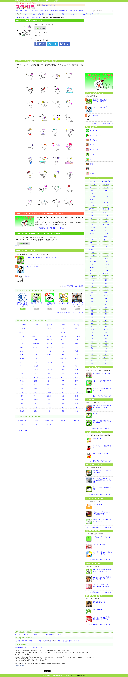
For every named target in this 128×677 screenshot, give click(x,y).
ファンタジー (49, 362)
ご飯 (63, 328)
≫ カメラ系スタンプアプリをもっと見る (101, 461)
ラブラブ (49, 369)
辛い (76, 403)
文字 (56, 11)
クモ (22, 343)
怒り (35, 384)
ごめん (49, 328)
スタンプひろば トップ (39, 647)
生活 (22, 396)
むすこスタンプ (63, 303)
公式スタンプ (63, 11)
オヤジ (49, 336)
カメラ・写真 (34, 11)
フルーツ (62, 362)
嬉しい (76, 377)
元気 (49, 373)
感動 (63, 384)
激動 (49, 392)
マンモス (62, 366)
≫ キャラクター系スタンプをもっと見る (101, 396)
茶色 (22, 403)
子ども (22, 381)
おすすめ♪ (18, 641)
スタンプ (22, 17)
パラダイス (63, 358)
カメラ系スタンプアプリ (94, 432)
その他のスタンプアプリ (94, 596)
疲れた (49, 396)
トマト (49, 351)
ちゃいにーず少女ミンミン (101, 453)
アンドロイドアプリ (28, 641)
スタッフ (35, 347)
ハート (68, 14)
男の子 (36, 396)
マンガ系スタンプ (92, 399)
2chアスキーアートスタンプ (101, 537)
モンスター (54, 14)
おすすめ (62, 325)
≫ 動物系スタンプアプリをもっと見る (101, 559)
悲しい (49, 384)
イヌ (89, 14)
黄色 (63, 411)
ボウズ (36, 366)
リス (63, 369)
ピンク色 (35, 362)
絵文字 (85, 14)
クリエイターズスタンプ (34, 17)
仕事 (22, 373)
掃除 (22, 388)
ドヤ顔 (76, 351)
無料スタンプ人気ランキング (25, 250)
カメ (22, 340)
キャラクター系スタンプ (94, 367)
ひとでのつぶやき (98, 504)
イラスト (47, 11)
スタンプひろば (45, 675)
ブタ (76, 362)
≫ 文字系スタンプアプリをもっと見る (101, 592)
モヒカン (22, 369)
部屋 (22, 407)
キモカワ (49, 340)
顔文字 (22, 411)
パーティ (22, 362)
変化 (49, 377)
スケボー (22, 347)
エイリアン (35, 336)
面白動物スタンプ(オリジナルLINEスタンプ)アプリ (42, 257)
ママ (49, 366)
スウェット (76, 343)
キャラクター (20, 11)
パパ (49, 358)
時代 (63, 388)
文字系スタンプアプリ (93, 563)
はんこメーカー (98, 609)
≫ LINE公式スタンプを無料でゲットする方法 (49, 228)
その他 (81, 11)
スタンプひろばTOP (22, 430)
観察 (49, 403)
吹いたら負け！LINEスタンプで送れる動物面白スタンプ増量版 (102, 480)
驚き (35, 411)
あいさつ (49, 325)
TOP (17, 17)
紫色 (22, 399)
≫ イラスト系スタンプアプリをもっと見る (100, 527)
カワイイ (98, 14)
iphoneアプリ (36, 325)
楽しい (76, 388)
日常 (93, 14)
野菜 (49, 407)
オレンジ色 (76, 336)
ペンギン (62, 14)
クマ (76, 340)
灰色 (63, 392)
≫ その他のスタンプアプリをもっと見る (101, 624)
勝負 (76, 373)
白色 (72, 14)
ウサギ (48, 14)
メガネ (76, 366)
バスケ (36, 358)
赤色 (63, 403)
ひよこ (76, 328)
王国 (76, 392)
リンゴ (76, 369)
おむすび (22, 328)
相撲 (76, 396)
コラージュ (35, 343)
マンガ (27, 11)
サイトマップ (28, 647)
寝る (49, 381)
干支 (63, 381)
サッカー (49, 343)
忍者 (22, 384)
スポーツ (49, 347)
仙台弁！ (28, 276)
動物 (52, 11)
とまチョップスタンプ (32, 267)
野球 (35, 407)
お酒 (35, 328)
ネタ (63, 354)
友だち (36, 377)
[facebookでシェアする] (40, 45)
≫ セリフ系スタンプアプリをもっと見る (101, 494)
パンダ (76, 358)
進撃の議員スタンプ (99, 602)
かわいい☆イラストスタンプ (102, 381)
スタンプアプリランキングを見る (72, 286)
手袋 (76, 384)
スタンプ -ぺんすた (99, 413)
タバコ (76, 347)
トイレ (36, 351)
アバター (49, 332)
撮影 (35, 388)
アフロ (63, 332)
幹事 (76, 381)
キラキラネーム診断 (99, 544)
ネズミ (39, 14)
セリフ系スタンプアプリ (94, 464)
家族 (43, 14)
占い (26, 14)
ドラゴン (22, 354)
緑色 (49, 399)
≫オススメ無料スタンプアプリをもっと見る (70, 312)
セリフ (41, 11)
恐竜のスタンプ (98, 438)
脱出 (63, 399)
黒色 (76, 411)
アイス (36, 332)
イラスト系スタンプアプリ (95, 498)
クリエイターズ (72, 11)
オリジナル (32, 14)
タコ (63, 347)
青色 (63, 407)
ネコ (35, 354)
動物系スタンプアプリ (93, 531)
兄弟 (63, 373)
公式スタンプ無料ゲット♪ (49, 5)
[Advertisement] (49, 54)
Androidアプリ (22, 325)
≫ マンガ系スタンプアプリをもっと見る (101, 428)
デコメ (22, 351)
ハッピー (76, 354)
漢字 (35, 392)
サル (63, 343)
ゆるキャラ (78, 14)
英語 (76, 399)
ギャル (63, 340)
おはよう (76, 325)
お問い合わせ (19, 647)
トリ (63, 351)
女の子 (63, 377)
